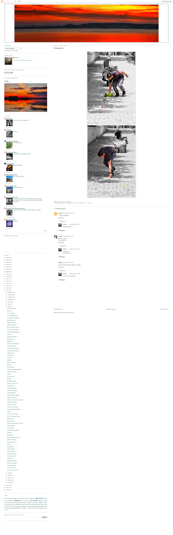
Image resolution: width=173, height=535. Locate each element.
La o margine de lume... (13, 315)
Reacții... (9, 334)
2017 (7, 278)
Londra (10, 504)
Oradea (8, 506)
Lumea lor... (10, 357)
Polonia (33, 506)
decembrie (10, 292)
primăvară (41, 506)
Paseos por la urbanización (19, 176)
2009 (7, 490)
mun (31, 504)
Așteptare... (10, 432)
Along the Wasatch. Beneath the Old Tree (22, 154)
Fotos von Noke (10, 163)
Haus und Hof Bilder (17, 165)
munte (34, 504)
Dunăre (40, 500)
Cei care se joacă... (11, 467)
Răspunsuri (63, 221)
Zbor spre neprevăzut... (12, 407)
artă (29, 498)
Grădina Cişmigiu (14, 502)
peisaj (23, 506)
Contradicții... (10, 355)
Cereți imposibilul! (11, 388)
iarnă (28, 502)
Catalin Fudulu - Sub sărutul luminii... (86, 7)
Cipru (5, 500)
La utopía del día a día (12, 197)
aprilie (9, 475)
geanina (60, 236)
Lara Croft (45, 502)
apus (15, 498)
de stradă (76, 202)
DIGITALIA (9, 119)
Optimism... (10, 341)
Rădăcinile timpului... (12, 460)
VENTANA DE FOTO (11, 175)
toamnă (41, 508)
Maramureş (18, 504)
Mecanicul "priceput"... (12, 390)
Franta (8, 502)
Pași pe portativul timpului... (14, 409)
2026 (7, 257)
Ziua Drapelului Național (13, 332)
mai (9, 473)
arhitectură (21, 498)
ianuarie (10, 482)
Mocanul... (9, 311)
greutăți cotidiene (22, 502)
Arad (18, 498)
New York (45, 504)
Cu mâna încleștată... (12, 453)
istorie (35, 502)
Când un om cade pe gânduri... (14, 369)
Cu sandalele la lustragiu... (13, 318)
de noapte (28, 500)
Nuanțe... (7, 81)
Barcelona (32, 498)
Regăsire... (9, 360)
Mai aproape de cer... (12, 442)
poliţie (28, 506)
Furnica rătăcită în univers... (14, 437)
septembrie (10, 299)
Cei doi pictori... (11, 376)
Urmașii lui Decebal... (12, 336)
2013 (7, 288)
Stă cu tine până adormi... (13, 327)
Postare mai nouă (58, 309)
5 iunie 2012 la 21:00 (68, 262)
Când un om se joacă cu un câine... (15, 400)
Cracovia (23, 500)
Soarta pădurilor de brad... (13, 348)
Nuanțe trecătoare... (12, 322)
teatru (37, 508)
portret (37, 506)
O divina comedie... (11, 219)
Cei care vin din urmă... (12, 470)
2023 (7, 264)
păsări (19, 506)
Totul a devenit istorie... (13, 414)
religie (10, 508)
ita (38, 502)
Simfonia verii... (11, 353)
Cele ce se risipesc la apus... (14, 416)
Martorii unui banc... (12, 371)
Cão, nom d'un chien (11, 186)
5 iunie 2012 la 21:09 (74, 273)
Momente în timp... (11, 439)
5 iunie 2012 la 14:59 (69, 213)
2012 (7, 290)
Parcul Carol (12, 506)
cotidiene (69, 202)
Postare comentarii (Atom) (67, 312)
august (9, 302)
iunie (9, 306)
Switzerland (33, 508)
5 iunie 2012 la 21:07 (74, 224)
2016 (7, 281)
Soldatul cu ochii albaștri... (13, 395)
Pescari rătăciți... (11, 367)
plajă (26, 506)
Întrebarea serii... (11, 421)
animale (11, 498)
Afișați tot (45, 230)
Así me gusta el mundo (12, 141)
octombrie (10, 297)
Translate (16, 50)
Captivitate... (10, 458)
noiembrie (10, 295)
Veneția (45, 508)
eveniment (44, 500)
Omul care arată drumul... (13, 343)
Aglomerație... (10, 435)
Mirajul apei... (10, 418)
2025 (7, 260)
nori (5, 506)
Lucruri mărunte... (11, 451)
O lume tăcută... (11, 428)
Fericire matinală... (11, 362)
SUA (29, 508)
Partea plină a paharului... (13, 430)
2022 (7, 267)
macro (13, 504)
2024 (7, 262)
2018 (7, 276)
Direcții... (9, 364)
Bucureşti (63, 202)
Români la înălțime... (12, 463)
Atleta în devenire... (12, 404)
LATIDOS (8, 130)
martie (9, 477)
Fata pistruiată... (11, 339)
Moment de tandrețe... (12, 402)
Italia (40, 502)
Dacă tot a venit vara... (12, 383)
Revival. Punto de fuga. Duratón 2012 (21, 120)
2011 (7, 485)
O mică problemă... (11, 393)
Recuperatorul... (59, 48)
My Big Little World (11, 152)
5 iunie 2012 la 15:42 (68, 236)
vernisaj (6, 510)
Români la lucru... (11, 320)
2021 (7, 269)
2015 (7, 283)
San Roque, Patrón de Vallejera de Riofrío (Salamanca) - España (27, 210)
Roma (13, 508)
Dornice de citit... (11, 386)
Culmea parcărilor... (12, 308)
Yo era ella (15, 131)
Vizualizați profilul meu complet (23, 60)
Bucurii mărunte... (11, 449)
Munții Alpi (40, 504)
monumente (27, 504)
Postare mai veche (164, 309)
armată (25, 498)
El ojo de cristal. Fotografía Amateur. (15, 208)
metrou (23, 504)
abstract (6, 498)
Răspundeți (61, 218)
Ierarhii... (9, 444)
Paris (17, 506)
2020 (7, 271)
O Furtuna (15, 221)
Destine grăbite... (11, 425)
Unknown (60, 213)
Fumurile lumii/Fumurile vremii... (15, 423)
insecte (32, 502)
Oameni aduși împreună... (13, 350)
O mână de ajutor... (11, 381)
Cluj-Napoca (10, 500)
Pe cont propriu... (11, 313)
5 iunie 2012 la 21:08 (74, 249)
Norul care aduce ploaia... (13, 329)
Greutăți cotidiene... (12, 346)
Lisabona (6, 504)
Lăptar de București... (12, 397)
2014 (7, 285)
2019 (7, 274)
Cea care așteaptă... (11, 465)
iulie (9, 304)
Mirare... (9, 374)
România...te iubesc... (86, 202)
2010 (7, 487)
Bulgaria (45, 498)
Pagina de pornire (111, 309)
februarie (10, 480)
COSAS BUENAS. (17, 142)
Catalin (64, 224)
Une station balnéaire (17, 187)
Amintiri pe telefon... (12, 325)
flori (5, 502)
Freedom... (9, 379)
